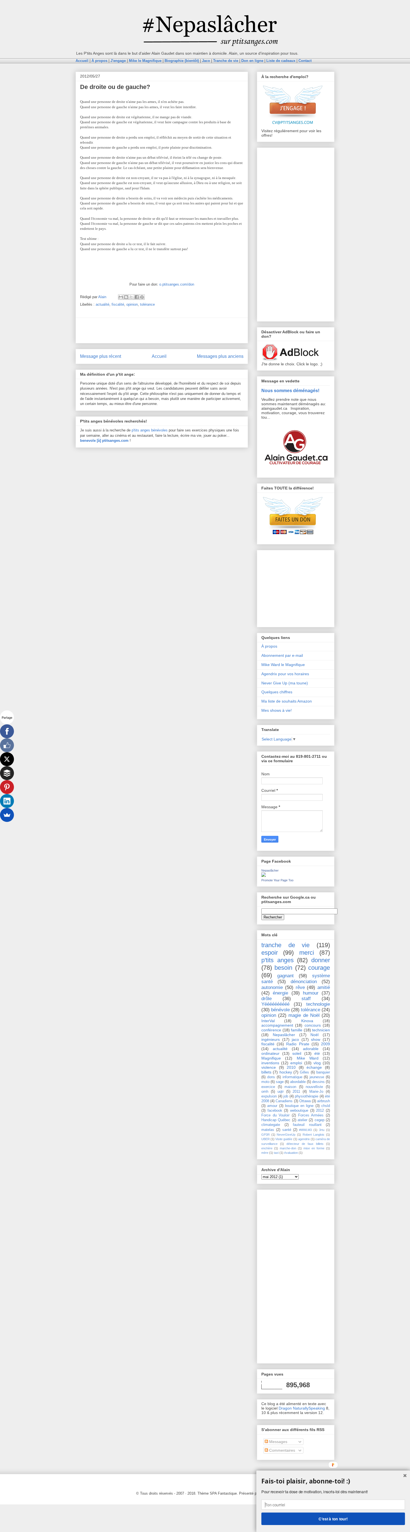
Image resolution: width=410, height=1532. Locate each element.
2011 (296, 1092)
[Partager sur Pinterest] (142, 297)
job (285, 1096)
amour (272, 1106)
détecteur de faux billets (305, 1143)
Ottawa (305, 1101)
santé (286, 1130)
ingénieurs (270, 1039)
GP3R (265, 1134)
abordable (298, 1082)
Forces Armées (311, 1115)
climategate (270, 1125)
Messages (277, 1441)
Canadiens (284, 1101)
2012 (320, 1111)
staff (306, 998)
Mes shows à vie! (276, 710)
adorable (311, 1048)
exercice (268, 1087)
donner (320, 960)
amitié (323, 987)
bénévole (280, 1009)
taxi (276, 1152)
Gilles (304, 1072)
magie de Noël (303, 1015)
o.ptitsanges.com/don (176, 284)
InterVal (268, 1021)
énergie (280, 993)
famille (296, 1030)
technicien (321, 1030)
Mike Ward (308, 1058)
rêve (300, 987)
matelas (267, 1130)
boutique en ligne (299, 1106)
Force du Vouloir (275, 1115)
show (315, 1039)
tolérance (147, 304)
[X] (7, 759)
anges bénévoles (154, 430)
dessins (318, 1082)
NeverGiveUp (286, 1134)
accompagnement (277, 1025)
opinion (132, 304)
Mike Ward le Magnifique (283, 664)
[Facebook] (7, 731)
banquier (323, 1072)
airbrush (323, 1101)
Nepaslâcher (270, 870)
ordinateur (270, 1053)
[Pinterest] (7, 787)
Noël (314, 1034)
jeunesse (317, 1077)
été (317, 1053)
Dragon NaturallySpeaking (302, 1408)
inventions (270, 1063)
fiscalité (118, 304)
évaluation (291, 1152)
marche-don (288, 1148)
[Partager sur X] (131, 297)
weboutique (299, 1111)
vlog (317, 1063)
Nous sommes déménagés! (290, 390)
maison (290, 1087)
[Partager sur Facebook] (136, 297)
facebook (274, 1111)
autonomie (272, 987)
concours (313, 1025)
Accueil (159, 356)
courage (319, 967)
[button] (333, 1481)
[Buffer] (7, 773)
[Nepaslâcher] (263, 875)
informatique (292, 1077)
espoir (269, 952)
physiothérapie (306, 1096)
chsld (325, 1106)
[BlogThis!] (126, 297)
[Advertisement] (162, 330)
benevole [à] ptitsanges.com (104, 440)
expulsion (269, 1096)
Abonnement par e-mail (282, 655)
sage (280, 1082)
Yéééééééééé (275, 1004)
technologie (318, 1004)
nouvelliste (314, 1087)
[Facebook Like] (7, 745)
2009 (325, 1044)
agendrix (304, 1139)
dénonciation (304, 981)
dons (271, 1077)
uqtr (281, 1092)
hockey (285, 1072)
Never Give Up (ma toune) (284, 683)
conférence (271, 1030)
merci (306, 952)
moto (265, 1082)
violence (268, 1067)
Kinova (307, 1021)
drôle (266, 998)
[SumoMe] (7, 815)
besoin (283, 967)
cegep (319, 1120)
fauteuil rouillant (307, 1125)
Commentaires (281, 1450)
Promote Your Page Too (277, 880)
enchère (266, 1148)
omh (264, 1092)
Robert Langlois (314, 1134)
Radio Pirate (297, 1044)
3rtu (321, 1129)
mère (264, 1152)
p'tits (136, 430)
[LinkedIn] (7, 801)
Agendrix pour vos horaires (285, 674)
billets (266, 1072)
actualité (102, 304)
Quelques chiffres (276, 692)
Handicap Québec (275, 1120)
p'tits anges (277, 960)
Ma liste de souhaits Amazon (286, 701)
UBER (265, 1139)
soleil (296, 1053)
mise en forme (313, 1148)
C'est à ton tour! (333, 1518)
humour (311, 993)
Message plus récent (100, 356)
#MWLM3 (305, 1129)
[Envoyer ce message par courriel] (121, 297)
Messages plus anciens (220, 356)
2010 (291, 1067)
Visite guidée (283, 1139)
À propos (269, 646)
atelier (302, 1120)
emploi (296, 1063)
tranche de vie (285, 945)
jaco (295, 1039)
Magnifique (271, 1058)
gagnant (285, 975)
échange (314, 1067)
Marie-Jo (316, 1092)
